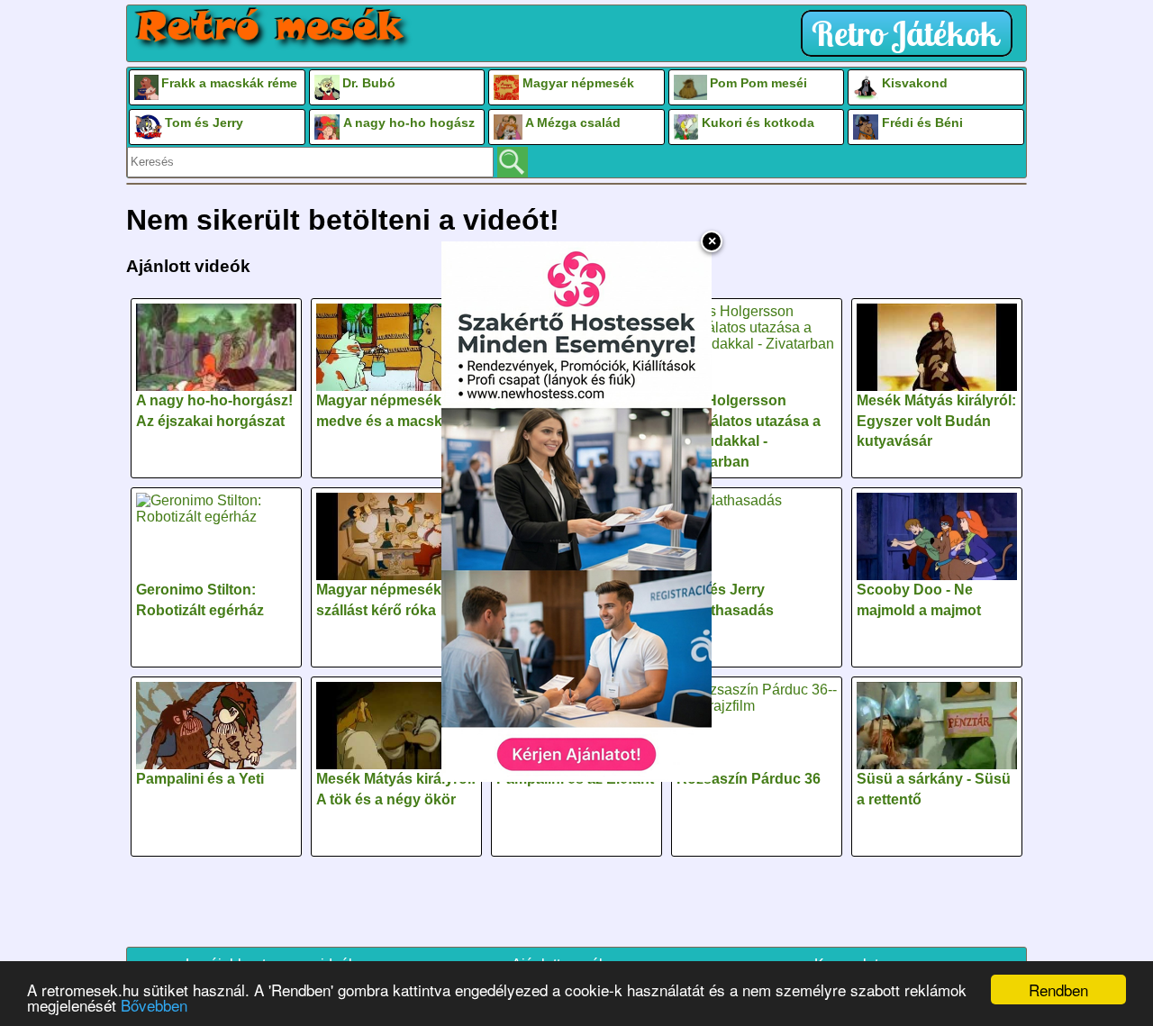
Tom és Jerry (204, 122)
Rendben (1058, 989)
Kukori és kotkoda (758, 122)
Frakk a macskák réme (229, 83)
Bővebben (154, 1005)
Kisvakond (915, 83)
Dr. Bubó (368, 83)
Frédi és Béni (922, 122)
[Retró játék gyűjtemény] (911, 33)
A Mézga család (573, 122)
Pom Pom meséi (758, 83)
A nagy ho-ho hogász (409, 122)
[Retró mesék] (271, 27)
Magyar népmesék (578, 83)
